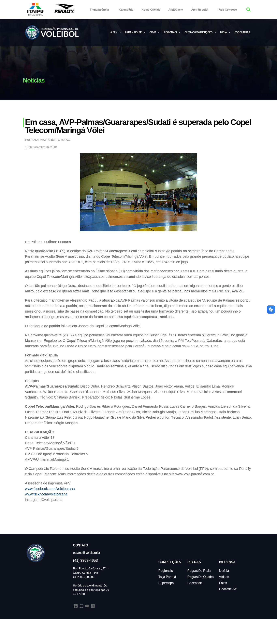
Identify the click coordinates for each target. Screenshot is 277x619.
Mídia (223, 32)
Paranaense (133, 32)
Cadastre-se (228, 589)
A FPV (113, 32)
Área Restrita (199, 9)
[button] (248, 9)
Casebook (194, 583)
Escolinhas (242, 32)
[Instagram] (81, 606)
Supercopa (166, 583)
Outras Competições (198, 32)
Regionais (170, 32)
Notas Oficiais (151, 9)
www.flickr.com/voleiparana (46, 494)
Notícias (224, 570)
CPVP (152, 32)
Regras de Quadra (200, 577)
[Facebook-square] (76, 606)
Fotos (223, 583)
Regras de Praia (199, 570)
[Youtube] (87, 606)
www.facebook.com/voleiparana (50, 489)
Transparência (99, 9)
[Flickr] (93, 606)
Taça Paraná (167, 577)
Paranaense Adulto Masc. (48, 140)
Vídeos (224, 577)
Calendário (126, 9)
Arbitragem (175, 9)
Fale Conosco (227, 9)
